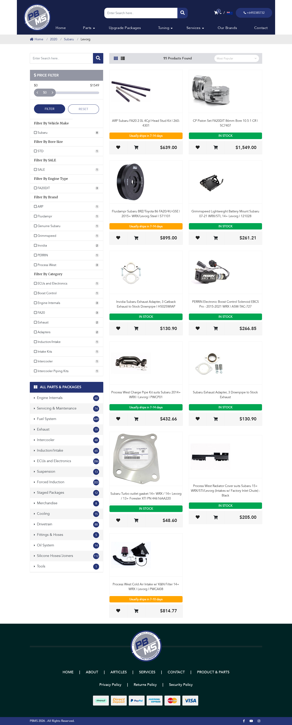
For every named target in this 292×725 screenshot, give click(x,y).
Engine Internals (67, 397)
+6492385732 (256, 13)
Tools (66, 566)
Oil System (67, 545)
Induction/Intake (67, 450)
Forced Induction (67, 482)
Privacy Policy (110, 684)
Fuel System (67, 418)
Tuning (163, 27)
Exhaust (67, 429)
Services (194, 27)
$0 (45, 92)
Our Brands (227, 27)
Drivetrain (67, 524)
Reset (83, 109)
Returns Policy (145, 684)
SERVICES (147, 672)
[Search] (182, 13)
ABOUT (92, 672)
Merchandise (66, 503)
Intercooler (67, 440)
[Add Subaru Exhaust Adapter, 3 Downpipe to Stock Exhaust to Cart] (216, 419)
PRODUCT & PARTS (213, 672)
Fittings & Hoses (66, 534)
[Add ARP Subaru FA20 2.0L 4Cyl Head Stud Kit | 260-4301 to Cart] (136, 147)
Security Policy (181, 684)
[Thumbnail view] (115, 58)
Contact (261, 27)
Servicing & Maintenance (67, 408)
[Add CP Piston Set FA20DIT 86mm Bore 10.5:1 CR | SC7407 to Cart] (216, 147)
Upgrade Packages (125, 27)
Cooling (67, 513)
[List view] (122, 58)
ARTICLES (118, 672)
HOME (68, 672)
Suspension (67, 471)
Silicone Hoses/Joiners (67, 555)
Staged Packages (67, 492)
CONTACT (176, 672)
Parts (87, 27)
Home (61, 27)
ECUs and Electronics (67, 461)
